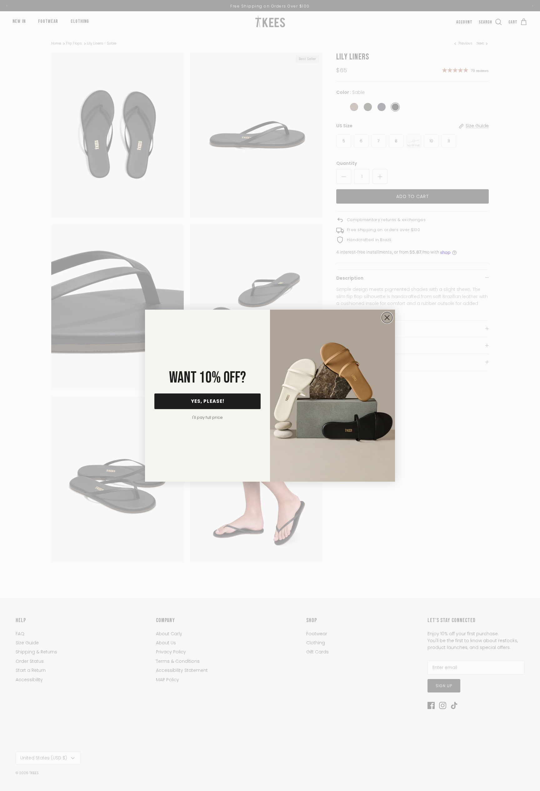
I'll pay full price (207, 417)
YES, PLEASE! (207, 401)
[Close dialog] (387, 317)
